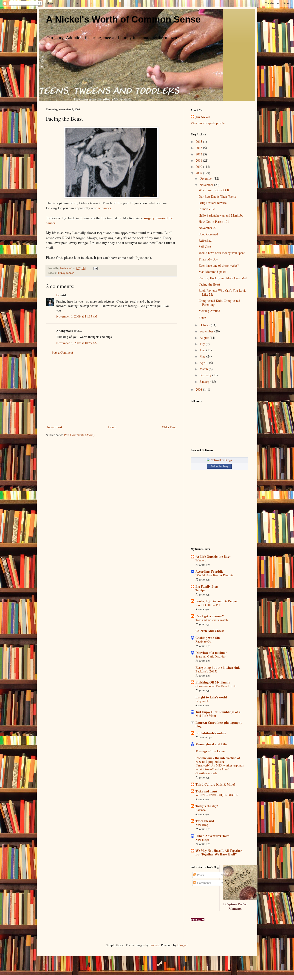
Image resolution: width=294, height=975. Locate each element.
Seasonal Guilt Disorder (210, 656)
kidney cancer (65, 273)
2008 (199, 389)
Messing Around (209, 311)
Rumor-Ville (207, 209)
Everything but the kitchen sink (217, 667)
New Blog (201, 825)
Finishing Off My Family (212, 682)
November (207, 185)
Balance (200, 810)
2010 (199, 166)
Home (112, 427)
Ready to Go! (203, 641)
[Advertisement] (111, 389)
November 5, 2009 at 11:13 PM (76, 316)
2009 (199, 173)
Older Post (169, 427)
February (206, 375)
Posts (200, 875)
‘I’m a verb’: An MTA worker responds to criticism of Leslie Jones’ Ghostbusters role (219, 769)
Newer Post (54, 427)
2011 (199, 160)
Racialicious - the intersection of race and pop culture (217, 759)
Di (57, 295)
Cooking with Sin (207, 637)
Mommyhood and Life (211, 744)
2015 (199, 141)
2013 (199, 148)
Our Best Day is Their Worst (217, 196)
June (203, 350)
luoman (154, 945)
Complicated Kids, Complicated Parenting (219, 302)
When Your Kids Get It (214, 190)
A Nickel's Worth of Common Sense (123, 19)
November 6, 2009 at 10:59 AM (77, 343)
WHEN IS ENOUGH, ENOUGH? (216, 795)
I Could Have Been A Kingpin (214, 575)
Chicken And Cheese (209, 630)
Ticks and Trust (206, 791)
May (203, 356)
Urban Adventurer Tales (212, 835)
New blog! (202, 840)
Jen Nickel (202, 117)
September (207, 331)
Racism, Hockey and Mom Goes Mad (223, 278)
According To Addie (209, 571)
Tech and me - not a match (211, 620)
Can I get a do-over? (209, 616)
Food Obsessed (208, 234)
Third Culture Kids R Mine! (215, 784)
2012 (199, 154)
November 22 (207, 228)
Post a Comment (62, 352)
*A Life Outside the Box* (213, 556)
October (205, 325)
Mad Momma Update (212, 271)
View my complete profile (208, 123)
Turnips (200, 590)
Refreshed (205, 240)
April (203, 362)
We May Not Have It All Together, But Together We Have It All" (219, 852)
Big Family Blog (206, 586)
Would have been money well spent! (222, 253)
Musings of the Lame (210, 751)
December (207, 178)
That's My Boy (208, 259)
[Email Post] (95, 268)
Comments (203, 883)
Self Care (205, 246)
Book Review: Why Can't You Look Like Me (222, 292)
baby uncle (202, 701)
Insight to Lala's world (211, 697)
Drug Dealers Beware (212, 202)
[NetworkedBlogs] (219, 460)
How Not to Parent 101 (214, 221)
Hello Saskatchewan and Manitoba (221, 215)
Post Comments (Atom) (79, 435)
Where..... (201, 560)
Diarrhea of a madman (211, 652)
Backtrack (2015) (206, 671)
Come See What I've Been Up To (215, 686)
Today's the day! (206, 805)
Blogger (182, 945)
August (205, 337)
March (204, 369)
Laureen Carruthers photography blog (218, 724)
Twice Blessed (204, 820)
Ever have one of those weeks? (219, 265)
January (205, 381)
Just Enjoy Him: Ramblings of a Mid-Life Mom (217, 713)
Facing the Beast (209, 284)
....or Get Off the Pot (207, 605)
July (203, 344)
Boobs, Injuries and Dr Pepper (216, 601)
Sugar (202, 317)
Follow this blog (219, 466)
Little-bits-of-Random (210, 733)
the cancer (103, 208)
